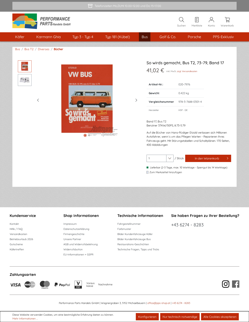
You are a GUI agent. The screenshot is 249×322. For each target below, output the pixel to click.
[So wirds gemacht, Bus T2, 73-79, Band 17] (87, 99)
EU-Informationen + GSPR (78, 254)
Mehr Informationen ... (25, 318)
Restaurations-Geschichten (133, 244)
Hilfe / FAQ (16, 229)
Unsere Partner (72, 239)
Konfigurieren (147, 317)
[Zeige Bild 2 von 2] (89, 135)
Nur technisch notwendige (180, 317)
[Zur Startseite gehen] (42, 22)
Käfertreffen (17, 249)
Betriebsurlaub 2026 (21, 239)
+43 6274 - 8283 (187, 224)
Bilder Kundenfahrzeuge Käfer (135, 234)
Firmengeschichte (73, 234)
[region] (78, 99)
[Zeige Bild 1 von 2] (85, 135)
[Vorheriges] (38, 99)
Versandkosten (18, 234)
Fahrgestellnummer (129, 223)
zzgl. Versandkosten (187, 71)
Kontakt (14, 223)
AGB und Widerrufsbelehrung (80, 244)
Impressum (70, 223)
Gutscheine (16, 244)
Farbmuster (124, 229)
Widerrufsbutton (73, 249)
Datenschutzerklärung (76, 229)
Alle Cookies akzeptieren (219, 317)
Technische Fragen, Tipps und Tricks (138, 249)
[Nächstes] (136, 99)
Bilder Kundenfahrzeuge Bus (134, 239)
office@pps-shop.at (158, 303)
